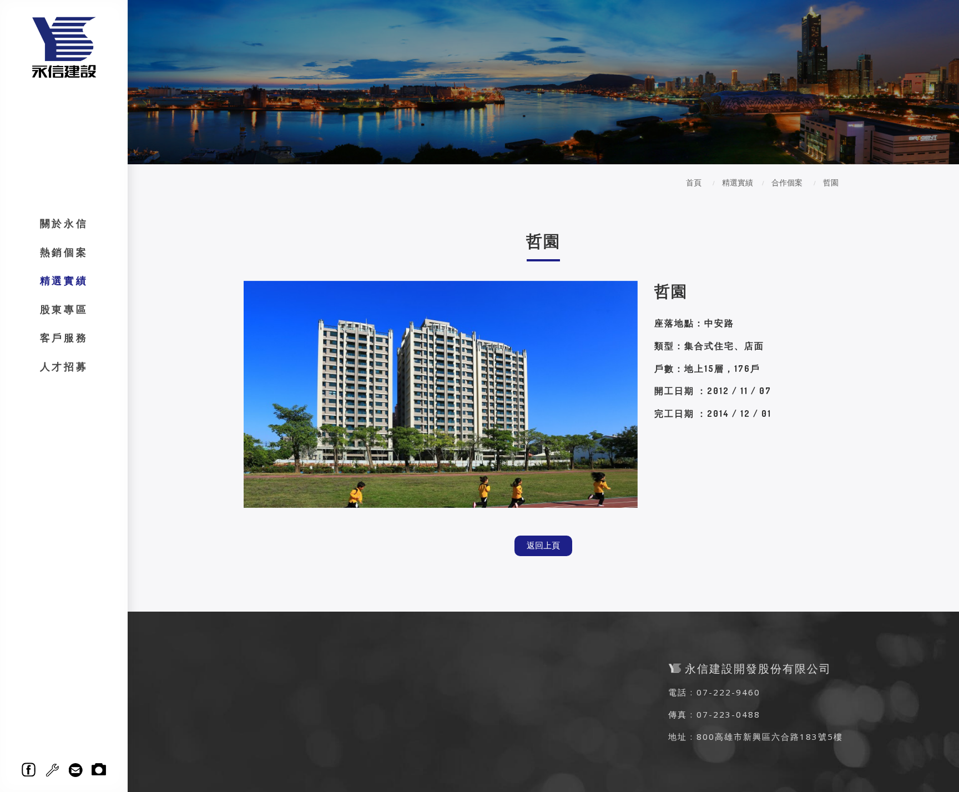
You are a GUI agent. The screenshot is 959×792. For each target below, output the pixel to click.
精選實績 (64, 280)
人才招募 (64, 366)
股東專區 (64, 309)
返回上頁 (543, 545)
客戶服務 (64, 337)
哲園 (831, 182)
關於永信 (64, 223)
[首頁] (64, 46)
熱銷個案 (64, 252)
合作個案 (786, 182)
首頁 (693, 182)
